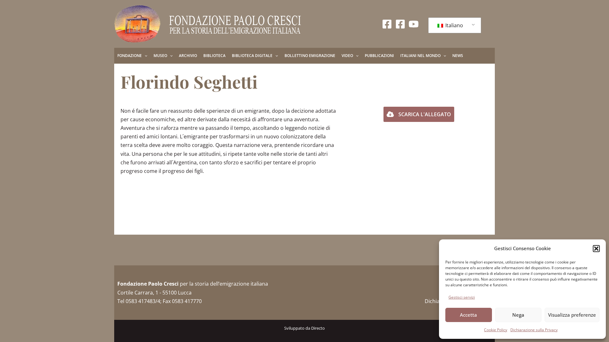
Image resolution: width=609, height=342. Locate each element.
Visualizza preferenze (572, 315)
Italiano (453, 25)
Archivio (188, 55)
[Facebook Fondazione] (387, 24)
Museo (160, 55)
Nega (518, 315)
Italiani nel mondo (420, 55)
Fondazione (129, 55)
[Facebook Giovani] (400, 24)
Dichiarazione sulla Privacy (534, 329)
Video (347, 55)
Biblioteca (214, 55)
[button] (596, 248)
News (457, 55)
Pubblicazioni (379, 55)
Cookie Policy (495, 329)
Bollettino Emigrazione (310, 55)
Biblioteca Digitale (252, 55)
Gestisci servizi (462, 297)
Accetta (468, 315)
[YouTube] (414, 24)
